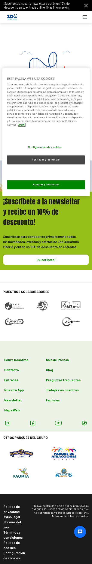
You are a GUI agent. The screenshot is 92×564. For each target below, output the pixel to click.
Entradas (11, 380)
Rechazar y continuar (46, 159)
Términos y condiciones (13, 534)
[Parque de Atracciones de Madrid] (63, 453)
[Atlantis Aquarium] (64, 472)
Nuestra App (14, 390)
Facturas (53, 400)
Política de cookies (11, 545)
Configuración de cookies (14, 555)
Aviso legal (11, 517)
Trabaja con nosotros (62, 390)
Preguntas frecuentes (63, 380)
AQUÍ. (21, 124)
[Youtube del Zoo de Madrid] (58, 422)
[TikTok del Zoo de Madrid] (84, 422)
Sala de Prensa (57, 360)
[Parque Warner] (21, 453)
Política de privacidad (11, 509)
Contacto (11, 370)
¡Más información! (58, 7)
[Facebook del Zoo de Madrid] (32, 422)
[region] (46, 132)
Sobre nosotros (16, 360)
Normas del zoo (12, 524)
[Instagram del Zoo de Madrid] (7, 422)
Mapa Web (12, 410)
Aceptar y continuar (46, 184)
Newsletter (13, 400)
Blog (49, 370)
